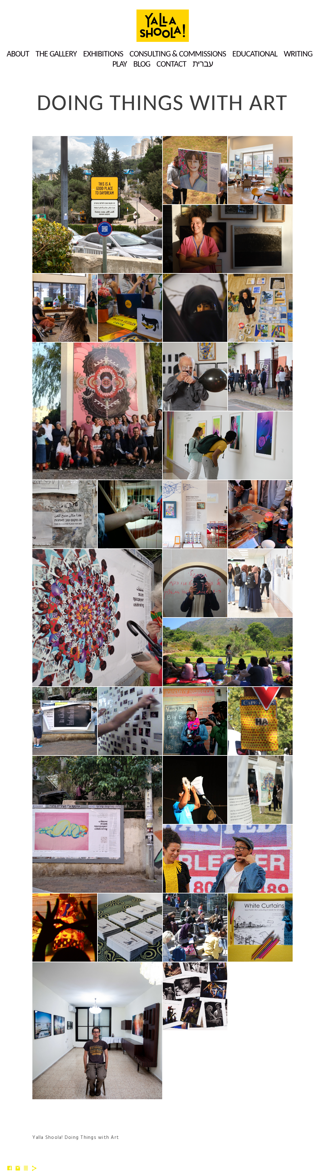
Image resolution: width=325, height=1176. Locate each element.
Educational (254, 54)
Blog (141, 64)
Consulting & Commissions (177, 54)
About (18, 54)
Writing (298, 54)
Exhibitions (103, 54)
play (119, 64)
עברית (203, 64)
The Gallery (56, 54)
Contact (171, 64)
